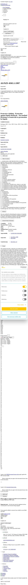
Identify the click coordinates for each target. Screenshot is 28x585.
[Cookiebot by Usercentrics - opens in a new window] (20, 267)
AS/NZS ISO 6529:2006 (6, 149)
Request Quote (4, 515)
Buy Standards (6, 7)
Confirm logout (10, 31)
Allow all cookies (14, 308)
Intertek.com (4, 4)
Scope (3, 246)
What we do (5, 567)
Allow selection (14, 312)
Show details (20, 304)
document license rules (11, 487)
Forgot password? (14, 43)
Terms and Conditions (8, 561)
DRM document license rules (12, 474)
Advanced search (4, 65)
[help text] (2, 96)
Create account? (10, 44)
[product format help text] (8, 335)
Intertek (5, 569)
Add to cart (5, 155)
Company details (6, 568)
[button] (7, 337)
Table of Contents (5, 158)
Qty (1, 344)
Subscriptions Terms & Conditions (10, 555)
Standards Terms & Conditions (9, 554)
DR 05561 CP (14, 241)
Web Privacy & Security (8, 560)
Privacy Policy (6, 559)
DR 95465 (13, 238)
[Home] (5, 5)
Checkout (5, 496)
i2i (1, 4)
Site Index (5, 571)
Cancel (5, 31)
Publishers (3, 67)
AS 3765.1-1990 (14, 237)
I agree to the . (9, 487)
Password (14, 41)
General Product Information (8, 220)
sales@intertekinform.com (8, 540)
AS (1, 68)
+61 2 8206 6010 (12, 549)
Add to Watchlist (4, 100)
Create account (7, 513)
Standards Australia (5, 140)
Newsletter (5, 566)
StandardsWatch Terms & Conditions (11, 556)
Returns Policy (6, 557)
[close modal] (4, 26)
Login (5, 44)
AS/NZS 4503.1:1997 (5, 70)
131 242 (10, 1)
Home (2, 66)
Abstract (4, 211)
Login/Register (8, 33)
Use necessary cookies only (14, 316)
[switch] (24, 291)
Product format (4, 335)
